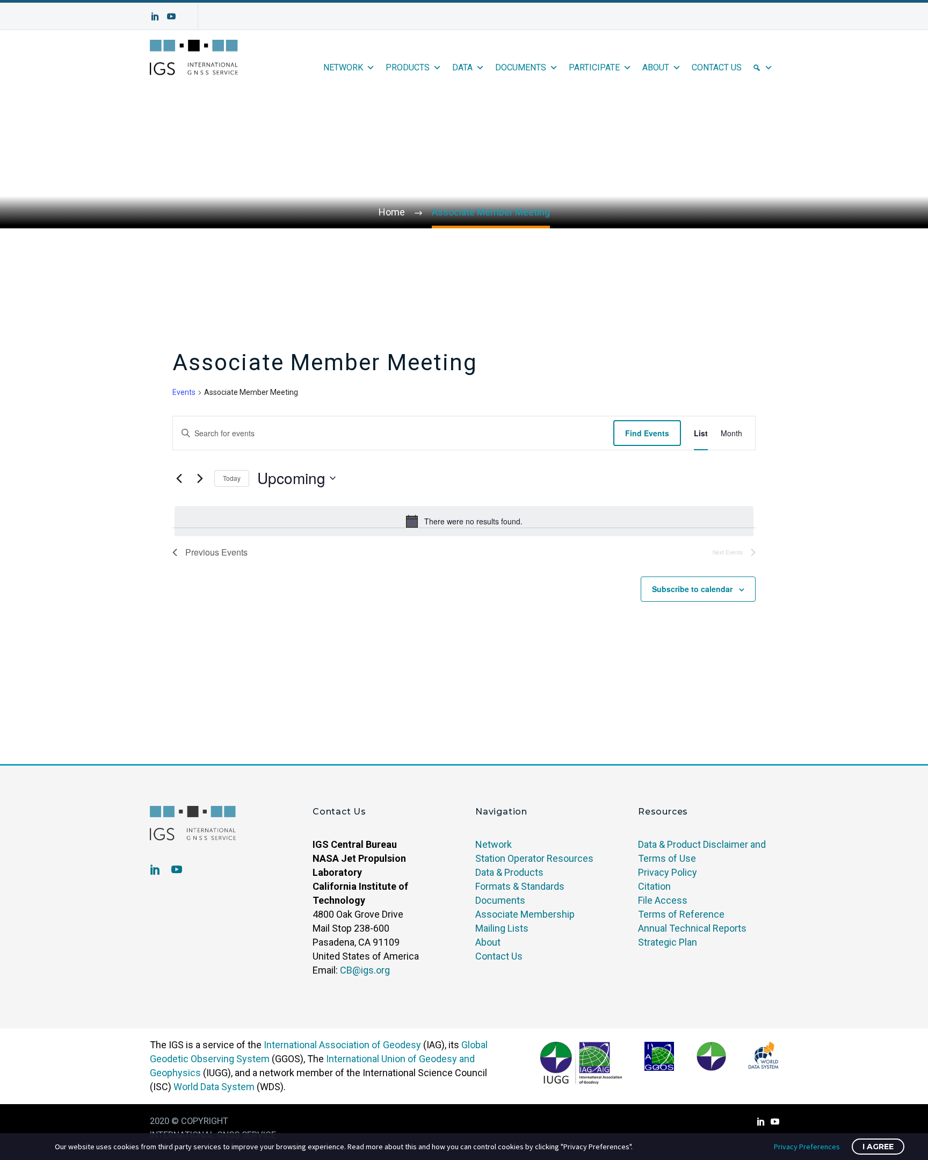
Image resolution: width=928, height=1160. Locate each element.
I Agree (878, 1146)
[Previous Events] (178, 478)
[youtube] (176, 869)
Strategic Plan (667, 942)
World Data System (214, 1086)
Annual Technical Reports (692, 928)
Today (232, 477)
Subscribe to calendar (692, 588)
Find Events (647, 433)
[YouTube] (171, 16)
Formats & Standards (519, 886)
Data (462, 67)
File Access (662, 900)
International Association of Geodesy (342, 1044)
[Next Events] (199, 478)
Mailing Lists (501, 928)
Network (343, 67)
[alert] (464, 521)
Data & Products (509, 872)
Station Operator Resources (534, 858)
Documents (520, 67)
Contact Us (717, 67)
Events (183, 392)
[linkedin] (155, 869)
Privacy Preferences (807, 1146)
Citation (654, 886)
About (655, 67)
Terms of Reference (681, 914)
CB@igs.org (365, 970)
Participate (594, 67)
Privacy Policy (667, 872)
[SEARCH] (762, 67)
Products (408, 67)
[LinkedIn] (155, 16)
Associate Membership (525, 914)
